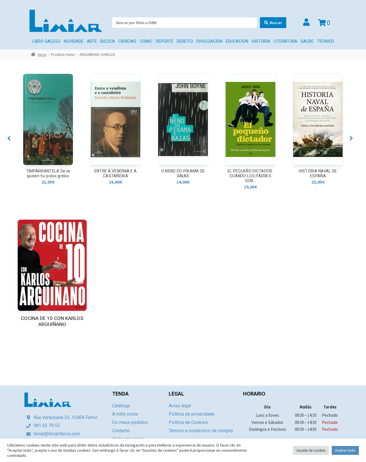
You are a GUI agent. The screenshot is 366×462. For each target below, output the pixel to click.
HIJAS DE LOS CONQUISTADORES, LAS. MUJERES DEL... (318, 176)
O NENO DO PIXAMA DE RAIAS (116, 173)
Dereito (185, 41)
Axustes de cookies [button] (311, 450)
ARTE (92, 41)
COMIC (146, 41)
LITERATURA (285, 41)
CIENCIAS (127, 41)
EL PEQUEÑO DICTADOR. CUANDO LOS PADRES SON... (183, 176)
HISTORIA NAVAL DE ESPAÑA (250, 173)
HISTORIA (261, 41)
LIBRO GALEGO (46, 41)
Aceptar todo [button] (345, 450)
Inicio (42, 54)
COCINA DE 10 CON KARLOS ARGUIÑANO (52, 321)
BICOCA (107, 41)
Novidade (73, 41)
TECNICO (325, 41)
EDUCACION (237, 41)
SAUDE (307, 41)
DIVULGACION (209, 41)
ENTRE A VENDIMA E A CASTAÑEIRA (48, 173)
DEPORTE (164, 41)
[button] (9, 138)
